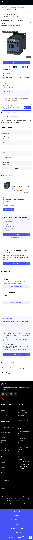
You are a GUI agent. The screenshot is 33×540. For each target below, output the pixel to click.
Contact (3, 410)
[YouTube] (11, 394)
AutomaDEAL (21, 418)
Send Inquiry (16, 62)
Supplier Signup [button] (6, 399)
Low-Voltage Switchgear (21, 367)
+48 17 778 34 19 (16, 16)
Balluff (2, 475)
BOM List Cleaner (22, 407)
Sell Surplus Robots (6, 430)
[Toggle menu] (30, 2)
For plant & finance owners (25, 451)
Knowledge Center (6, 450)
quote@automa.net (18, 528)
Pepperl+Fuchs (5, 480)
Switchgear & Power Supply (16, 7)
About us (3, 407)
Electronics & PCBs (8, 9)
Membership (4, 424)
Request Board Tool (23, 420)
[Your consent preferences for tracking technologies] (30, 537)
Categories (4, 7)
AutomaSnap (21, 423)
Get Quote (16, 263)
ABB (2, 460)
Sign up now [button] (27, 107)
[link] (6, 384)
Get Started (15, 354)
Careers (3, 412)
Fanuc (2, 478)
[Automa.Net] (6, 2)
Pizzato (3, 470)
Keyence (3, 490)
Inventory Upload (5, 448)
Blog (2, 445)
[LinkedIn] (7, 394)
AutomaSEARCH (22, 415)
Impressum (16, 524)
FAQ (2, 442)
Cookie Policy (16, 515)
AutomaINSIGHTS (22, 412)
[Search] (26, 2)
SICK (2, 485)
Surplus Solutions (5, 432)
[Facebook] (3, 394)
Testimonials (4, 415)
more (16, 168)
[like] (30, 23)
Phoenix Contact (5, 472)
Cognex (3, 488)
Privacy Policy (16, 511)
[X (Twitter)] (15, 394)
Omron (3, 462)
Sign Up (15, 234)
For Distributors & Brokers (24, 431)
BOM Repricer (21, 410)
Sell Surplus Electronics (7, 427)
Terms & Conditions (16, 520)
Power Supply (6, 373)
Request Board (5, 435)
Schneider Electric (5, 465)
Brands (3, 437)
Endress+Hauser (5, 483)
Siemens (5, 133)
